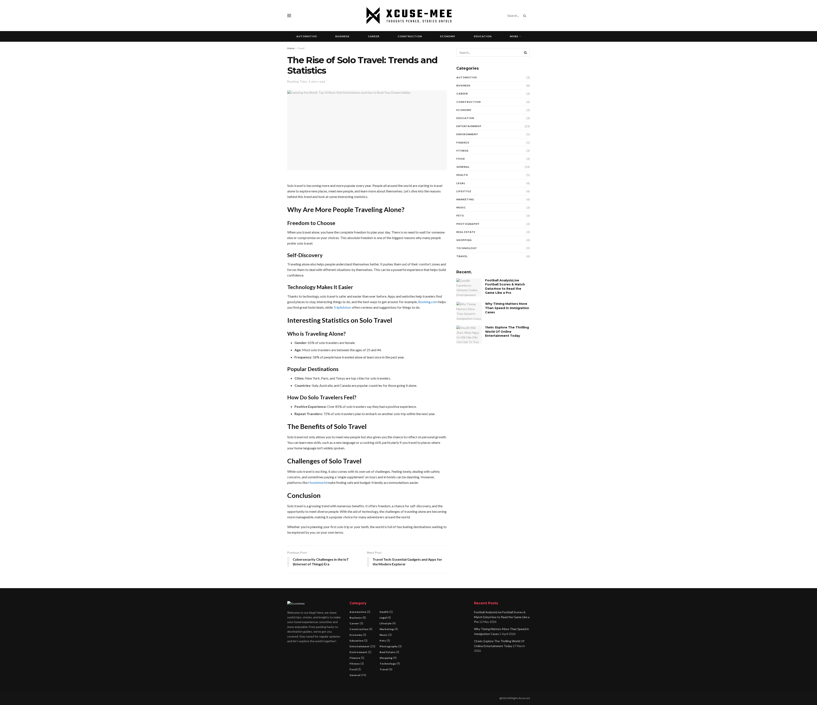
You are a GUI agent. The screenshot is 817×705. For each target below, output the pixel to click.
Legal (460, 183)
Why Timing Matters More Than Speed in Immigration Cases (507, 308)
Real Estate (465, 232)
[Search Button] (525, 15)
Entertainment (469, 126)
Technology (466, 248)
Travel (300, 48)
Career (373, 36)
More (514, 36)
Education (482, 36)
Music (461, 207)
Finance (462, 142)
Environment (467, 134)
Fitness (462, 150)
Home (290, 48)
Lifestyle (463, 191)
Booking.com (428, 302)
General (463, 166)
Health (462, 174)
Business (342, 36)
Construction (410, 36)
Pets (460, 215)
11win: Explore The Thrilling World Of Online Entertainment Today (507, 331)
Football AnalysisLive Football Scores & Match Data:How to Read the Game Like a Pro (505, 286)
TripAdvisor (342, 307)
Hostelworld (317, 482)
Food (460, 158)
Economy (447, 36)
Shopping (464, 240)
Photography (467, 223)
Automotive (306, 36)
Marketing (465, 199)
